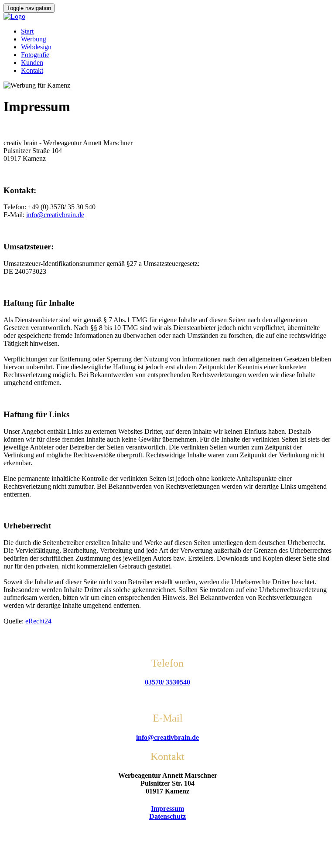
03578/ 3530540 (167, 682)
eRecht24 (38, 621)
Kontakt (32, 70)
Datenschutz (167, 816)
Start (27, 31)
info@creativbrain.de (55, 214)
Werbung (33, 39)
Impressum (167, 808)
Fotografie (35, 54)
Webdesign (36, 47)
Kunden (32, 62)
